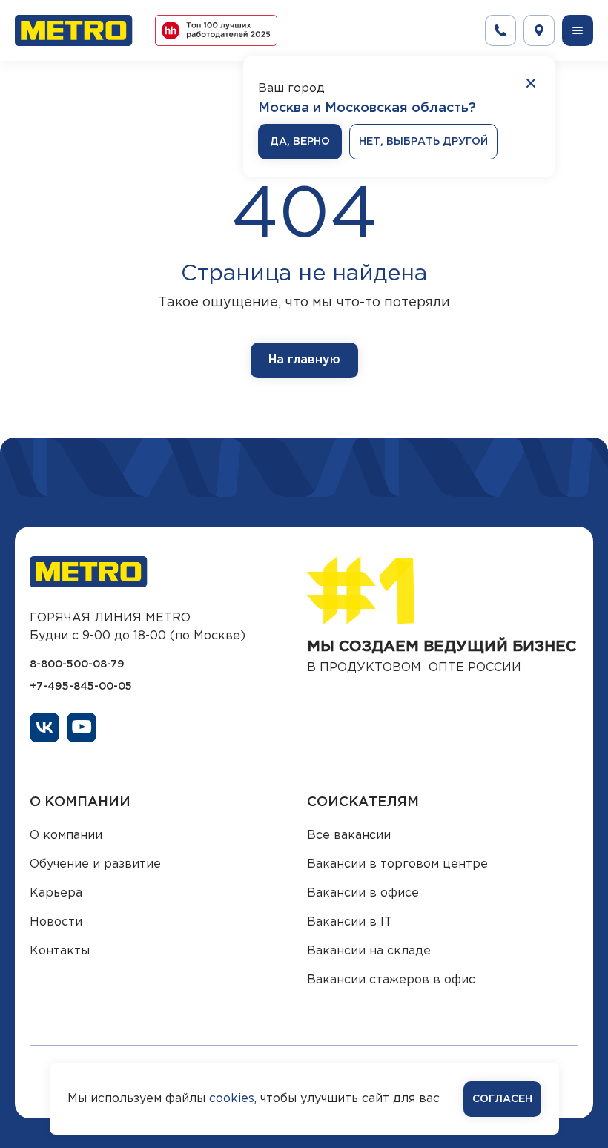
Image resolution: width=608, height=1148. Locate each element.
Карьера (56, 893)
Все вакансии (349, 835)
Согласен (502, 1099)
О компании (66, 835)
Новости (56, 922)
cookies (231, 1098)
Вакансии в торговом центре (397, 864)
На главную (304, 360)
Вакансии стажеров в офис (391, 980)
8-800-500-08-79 (77, 664)
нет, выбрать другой (423, 141)
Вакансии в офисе (363, 893)
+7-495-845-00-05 (81, 686)
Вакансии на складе (369, 951)
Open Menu (577, 30)
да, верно (300, 141)
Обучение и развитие (95, 864)
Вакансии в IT (349, 922)
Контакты (60, 951)
